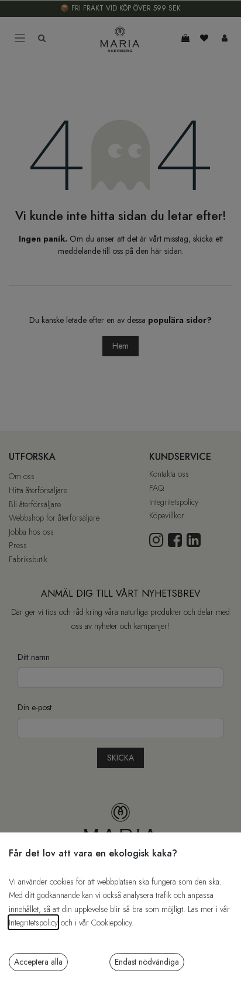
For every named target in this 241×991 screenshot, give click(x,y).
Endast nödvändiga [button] (147, 962)
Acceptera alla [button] (38, 962)
